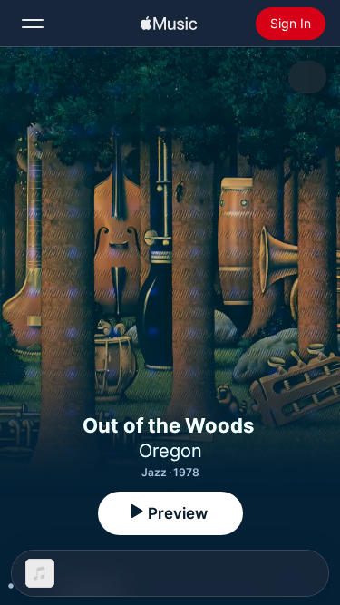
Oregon (170, 451)
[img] (169, 23)
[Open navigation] (33, 24)
